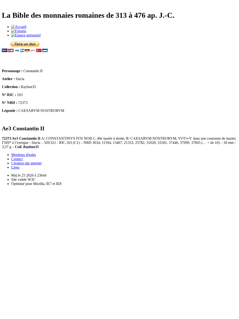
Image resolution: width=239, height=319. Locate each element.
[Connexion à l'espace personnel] (26, 35)
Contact (17, 159)
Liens (15, 167)
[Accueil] (18, 27)
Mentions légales (23, 155)
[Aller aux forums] (18, 31)
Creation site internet (26, 163)
